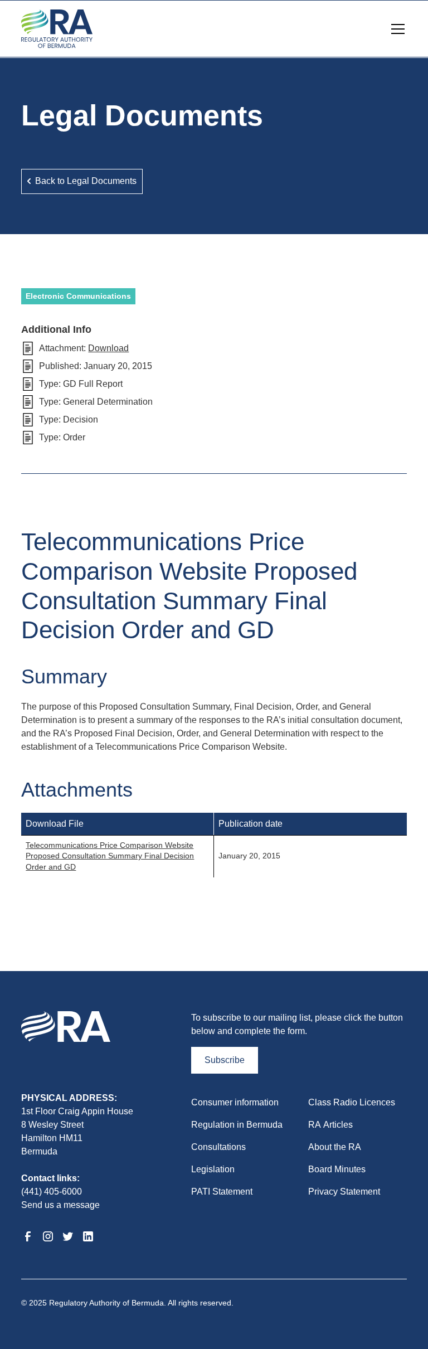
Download (108, 348)
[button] (396, 29)
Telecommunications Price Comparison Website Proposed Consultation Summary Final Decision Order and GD (110, 856)
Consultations (218, 1147)
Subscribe (225, 1060)
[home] (57, 28)
